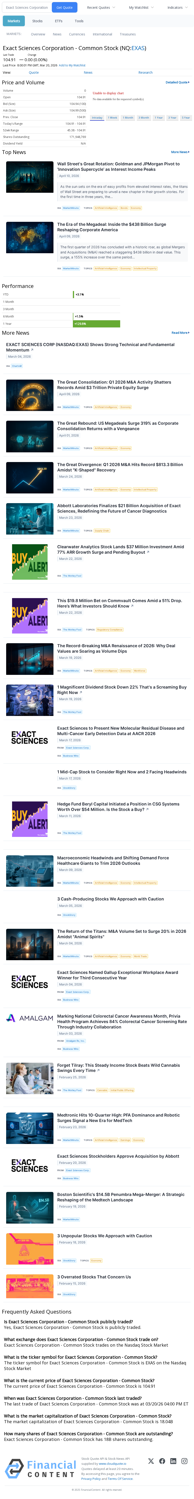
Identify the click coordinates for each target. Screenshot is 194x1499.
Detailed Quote (177, 82)
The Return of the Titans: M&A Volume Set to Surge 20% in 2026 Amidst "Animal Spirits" (121, 934)
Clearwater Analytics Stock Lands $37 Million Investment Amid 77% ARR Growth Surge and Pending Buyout (120, 549)
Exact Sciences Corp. (77, 747)
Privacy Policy (91, 1479)
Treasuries (128, 34)
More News (179, 152)
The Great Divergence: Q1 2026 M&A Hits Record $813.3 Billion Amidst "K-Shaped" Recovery (120, 467)
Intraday (97, 117)
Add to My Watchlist (72, 65)
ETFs (58, 21)
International (102, 34)
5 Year (186, 117)
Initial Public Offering (122, 1090)
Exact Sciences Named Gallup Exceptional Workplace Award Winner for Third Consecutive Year (117, 975)
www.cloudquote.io (112, 1463)
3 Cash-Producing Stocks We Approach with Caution (110, 898)
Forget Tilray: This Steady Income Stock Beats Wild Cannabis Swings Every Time (118, 1068)
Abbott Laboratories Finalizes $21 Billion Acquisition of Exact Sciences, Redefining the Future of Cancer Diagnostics (119, 508)
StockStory (69, 788)
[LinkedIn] (173, 1468)
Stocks (37, 21)
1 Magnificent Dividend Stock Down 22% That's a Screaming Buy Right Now (122, 690)
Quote (34, 72)
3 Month (144, 117)
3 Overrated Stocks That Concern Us (94, 1276)
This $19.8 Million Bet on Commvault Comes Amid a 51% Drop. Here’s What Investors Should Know (119, 603)
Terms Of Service (120, 1479)
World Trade (140, 956)
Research (145, 72)
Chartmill (17, 366)
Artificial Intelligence (106, 208)
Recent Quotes (98, 7)
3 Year (172, 117)
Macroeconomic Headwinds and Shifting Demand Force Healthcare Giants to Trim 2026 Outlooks (113, 860)
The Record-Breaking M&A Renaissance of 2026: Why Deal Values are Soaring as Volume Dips (116, 648)
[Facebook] (162, 1468)
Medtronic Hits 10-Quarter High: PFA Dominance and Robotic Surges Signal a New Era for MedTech (118, 1118)
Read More (180, 332)
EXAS (138, 48)
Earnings (125, 1140)
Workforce (139, 670)
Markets (14, 21)
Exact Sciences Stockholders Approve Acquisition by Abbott (118, 1156)
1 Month (128, 117)
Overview (38, 34)
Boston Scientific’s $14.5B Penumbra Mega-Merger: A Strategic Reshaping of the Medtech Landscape (121, 1197)
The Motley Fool (72, 575)
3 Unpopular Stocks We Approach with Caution (104, 1235)
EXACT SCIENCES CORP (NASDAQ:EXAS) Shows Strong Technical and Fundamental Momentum (90, 347)
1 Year (159, 117)
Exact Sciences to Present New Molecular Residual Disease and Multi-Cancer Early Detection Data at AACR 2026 (120, 731)
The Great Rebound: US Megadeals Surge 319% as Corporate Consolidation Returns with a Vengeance (117, 426)
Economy (136, 208)
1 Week (112, 117)
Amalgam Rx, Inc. (75, 1041)
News (57, 34)
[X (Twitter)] (151, 1468)
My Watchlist (139, 7)
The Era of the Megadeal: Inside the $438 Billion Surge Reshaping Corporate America (111, 227)
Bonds (124, 208)
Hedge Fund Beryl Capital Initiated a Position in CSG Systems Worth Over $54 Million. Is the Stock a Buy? (118, 806)
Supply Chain (102, 530)
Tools (79, 21)
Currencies (77, 34)
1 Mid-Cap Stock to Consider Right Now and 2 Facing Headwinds (122, 771)
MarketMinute (71, 208)
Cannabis (102, 1090)
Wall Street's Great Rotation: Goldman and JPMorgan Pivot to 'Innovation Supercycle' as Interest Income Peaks (118, 166)
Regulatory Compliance (109, 629)
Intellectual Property (145, 268)
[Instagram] (184, 1468)
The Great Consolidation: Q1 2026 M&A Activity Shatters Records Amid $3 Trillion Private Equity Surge (114, 385)
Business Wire (71, 755)
